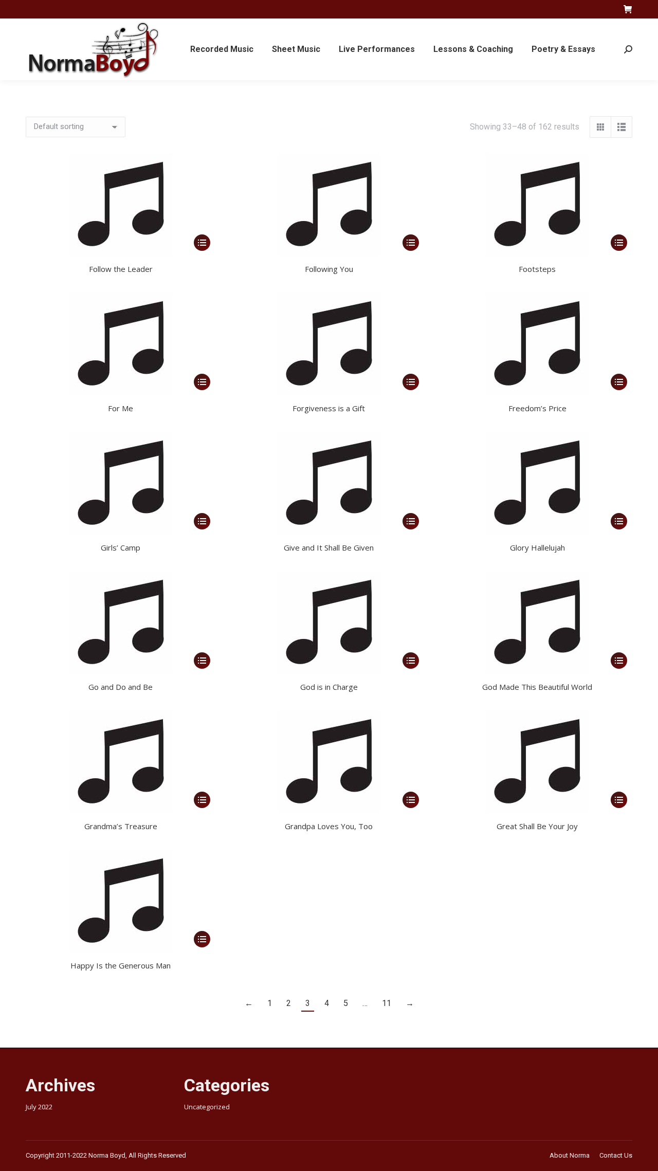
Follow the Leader (121, 269)
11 (386, 1003)
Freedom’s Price (537, 408)
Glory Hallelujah (537, 547)
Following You (329, 269)
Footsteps (537, 269)
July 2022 (39, 1106)
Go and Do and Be (120, 687)
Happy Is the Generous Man (120, 965)
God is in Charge (329, 687)
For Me (120, 408)
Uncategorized (207, 1106)
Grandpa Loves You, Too (329, 826)
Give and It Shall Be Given (329, 547)
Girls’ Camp (120, 547)
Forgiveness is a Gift (329, 408)
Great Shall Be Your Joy (537, 826)
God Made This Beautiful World (537, 687)
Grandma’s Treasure (120, 826)
